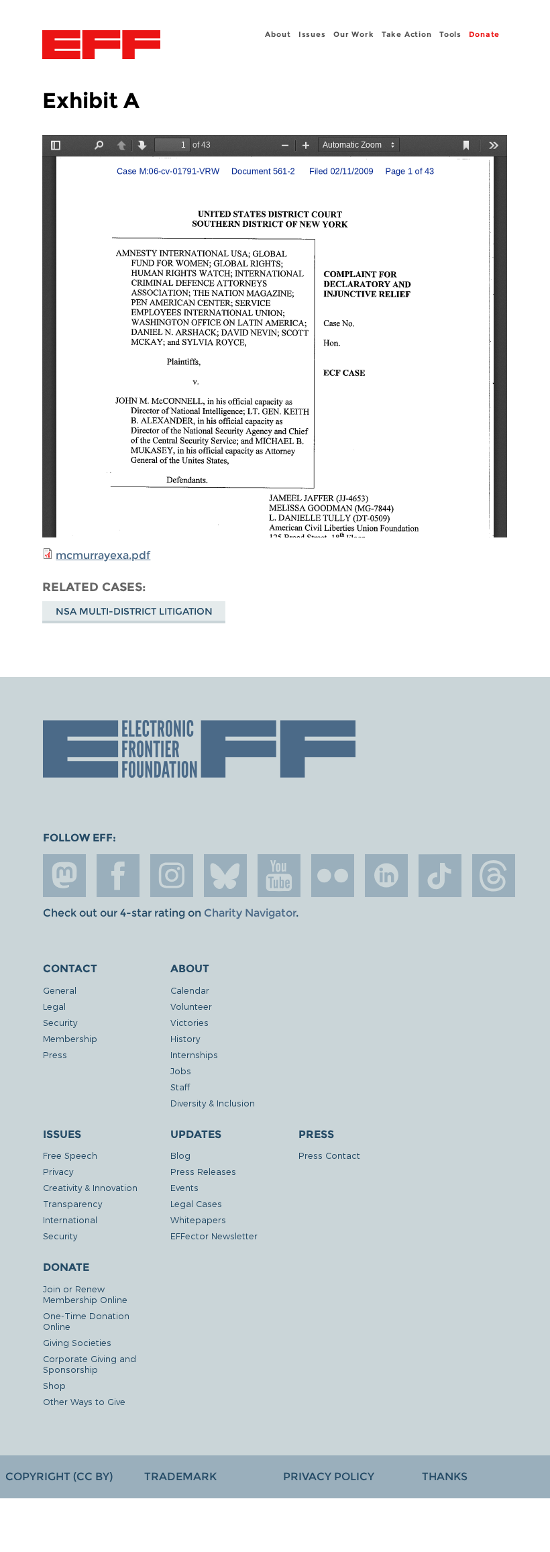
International (70, 1219)
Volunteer (191, 1006)
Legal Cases (196, 1203)
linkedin (386, 875)
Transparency (72, 1203)
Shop (54, 1385)
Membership (70, 1038)
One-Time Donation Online (86, 1320)
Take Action (407, 34)
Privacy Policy (328, 1476)
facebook (118, 875)
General (59, 990)
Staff (180, 1087)
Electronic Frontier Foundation (101, 46)
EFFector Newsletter (214, 1236)
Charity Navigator (250, 913)
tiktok (440, 875)
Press (55, 1054)
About (277, 34)
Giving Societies (77, 1342)
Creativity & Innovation (90, 1187)
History (185, 1038)
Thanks (445, 1476)
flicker (332, 875)
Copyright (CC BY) (59, 1476)
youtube (279, 875)
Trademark (180, 1476)
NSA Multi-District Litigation (134, 611)
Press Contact (329, 1155)
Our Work (353, 34)
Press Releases (203, 1171)
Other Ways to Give (84, 1401)
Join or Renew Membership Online (85, 1294)
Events (184, 1187)
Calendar (189, 990)
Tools (450, 34)
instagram (171, 875)
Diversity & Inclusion (212, 1103)
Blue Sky (225, 875)
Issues (312, 34)
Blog (180, 1155)
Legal (54, 1006)
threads (493, 875)
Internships (194, 1054)
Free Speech (70, 1155)
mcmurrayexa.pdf (103, 555)
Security (60, 1022)
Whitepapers (198, 1219)
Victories (189, 1022)
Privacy (58, 1171)
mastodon (64, 875)
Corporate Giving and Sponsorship (89, 1363)
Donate (484, 34)
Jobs (180, 1071)
